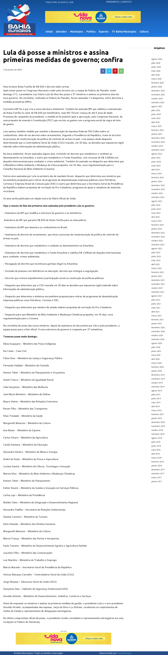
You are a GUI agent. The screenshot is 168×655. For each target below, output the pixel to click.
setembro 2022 (157, 244)
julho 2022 (155, 252)
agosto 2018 (156, 438)
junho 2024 (156, 161)
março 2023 (156, 221)
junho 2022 (156, 256)
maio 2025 (155, 118)
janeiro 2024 (156, 181)
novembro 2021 (158, 284)
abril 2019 (155, 406)
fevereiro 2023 (157, 225)
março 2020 (156, 363)
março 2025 (156, 126)
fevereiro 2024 (157, 177)
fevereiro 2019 (157, 414)
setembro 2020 (157, 339)
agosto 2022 (156, 248)
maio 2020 (155, 355)
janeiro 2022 (156, 276)
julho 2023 (155, 205)
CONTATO (126, 1)
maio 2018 (155, 450)
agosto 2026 (156, 59)
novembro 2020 (158, 331)
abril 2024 (155, 169)
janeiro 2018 (156, 465)
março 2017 (156, 477)
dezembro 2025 (158, 90)
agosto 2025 (156, 106)
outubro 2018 (157, 430)
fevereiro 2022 (157, 272)
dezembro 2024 (158, 138)
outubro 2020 (157, 335)
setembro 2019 (157, 386)
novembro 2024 (158, 142)
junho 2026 (156, 67)
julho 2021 (155, 300)
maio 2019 (155, 402)
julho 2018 (155, 442)
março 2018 (156, 457)
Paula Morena (124, 653)
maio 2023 (155, 213)
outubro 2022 (157, 240)
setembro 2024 (157, 150)
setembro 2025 (157, 102)
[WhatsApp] (121, 71)
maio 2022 (155, 260)
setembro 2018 (157, 434)
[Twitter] (109, 71)
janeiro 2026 (156, 86)
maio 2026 (155, 71)
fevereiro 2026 (157, 82)
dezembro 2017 (158, 469)
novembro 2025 (158, 94)
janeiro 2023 (156, 229)
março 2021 (156, 315)
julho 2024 (155, 157)
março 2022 (156, 268)
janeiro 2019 (156, 418)
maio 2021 (155, 307)
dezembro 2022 (158, 232)
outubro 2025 (157, 98)
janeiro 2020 (156, 371)
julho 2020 (155, 347)
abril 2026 (155, 75)
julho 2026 (155, 63)
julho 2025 (155, 110)
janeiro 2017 (156, 481)
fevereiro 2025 (157, 130)
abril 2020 (155, 359)
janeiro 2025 (156, 134)
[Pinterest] (115, 71)
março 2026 (156, 79)
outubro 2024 (157, 146)
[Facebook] (103, 71)
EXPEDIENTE (112, 1)
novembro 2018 (158, 426)
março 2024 (156, 173)
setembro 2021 (157, 292)
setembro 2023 (157, 197)
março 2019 (156, 410)
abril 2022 (155, 264)
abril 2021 (155, 311)
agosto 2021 (156, 296)
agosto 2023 (156, 201)
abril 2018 (155, 453)
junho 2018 (156, 446)
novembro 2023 (158, 189)
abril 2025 (155, 122)
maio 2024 (155, 165)
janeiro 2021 (156, 323)
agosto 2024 (156, 153)
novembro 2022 (158, 236)
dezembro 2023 (158, 185)
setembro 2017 (157, 473)
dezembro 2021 (158, 280)
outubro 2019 (157, 382)
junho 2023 (156, 209)
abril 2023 (155, 217)
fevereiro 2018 (157, 461)
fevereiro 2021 (157, 319)
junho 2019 (156, 398)
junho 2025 (156, 114)
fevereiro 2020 (157, 367)
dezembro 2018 (158, 422)
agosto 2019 (156, 390)
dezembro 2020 (158, 327)
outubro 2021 (157, 288)
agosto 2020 (156, 343)
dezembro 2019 (158, 375)
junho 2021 (156, 303)
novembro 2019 (158, 379)
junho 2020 (156, 351)
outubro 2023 (157, 193)
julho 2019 (155, 394)
